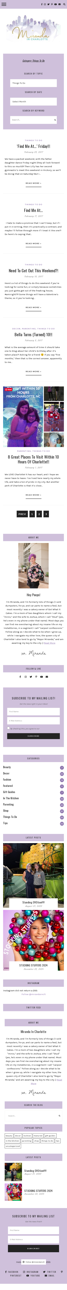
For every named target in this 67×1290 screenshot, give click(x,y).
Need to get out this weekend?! (33, 270)
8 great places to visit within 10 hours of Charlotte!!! (33, 459)
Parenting (29, 328)
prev (22, 514)
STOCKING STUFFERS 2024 (33, 965)
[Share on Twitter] (7, 396)
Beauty (9, 1136)
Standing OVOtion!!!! (33, 902)
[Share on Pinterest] (7, 402)
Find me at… (33, 210)
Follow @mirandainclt (34, 994)
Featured (38, 1136)
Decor (16, 328)
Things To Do (33, 140)
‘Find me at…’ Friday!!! (33, 146)
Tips (58, 1141)
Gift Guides (50, 1136)
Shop (36, 1141)
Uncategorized (13, 1146)
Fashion (27, 1136)
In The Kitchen (12, 1141)
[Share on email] (7, 408)
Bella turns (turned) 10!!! (33, 334)
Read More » (33, 183)
